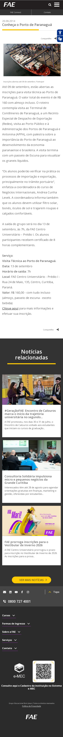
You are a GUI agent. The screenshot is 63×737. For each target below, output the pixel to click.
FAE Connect (15, 12)
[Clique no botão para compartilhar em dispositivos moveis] (55, 38)
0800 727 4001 (19, 601)
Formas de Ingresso (13, 623)
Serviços (7, 640)
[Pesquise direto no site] (50, 4)
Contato (47, 12)
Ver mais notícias (31, 580)
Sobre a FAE (9, 631)
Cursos (6, 615)
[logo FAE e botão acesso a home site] (10, 4)
